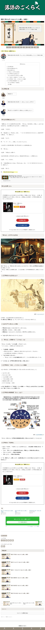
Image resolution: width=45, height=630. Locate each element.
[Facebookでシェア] (14, 47)
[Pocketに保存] (25, 47)
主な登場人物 (10, 66)
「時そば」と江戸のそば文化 (13, 71)
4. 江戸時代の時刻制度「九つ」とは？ (15, 80)
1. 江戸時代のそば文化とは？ (13, 73)
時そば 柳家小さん (17, 203)
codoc (38, 526)
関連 (10, 84)
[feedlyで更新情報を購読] (2, 546)
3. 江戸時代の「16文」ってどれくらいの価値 (17, 79)
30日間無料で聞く (22, 220)
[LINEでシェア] (30, 47)
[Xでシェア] (8, 47)
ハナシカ (31, 526)
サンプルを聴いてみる (22, 225)
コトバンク (39, 314)
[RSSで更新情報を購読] (4, 546)
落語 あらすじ (4, 535)
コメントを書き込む (22, 613)
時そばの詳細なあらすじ (13, 68)
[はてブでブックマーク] (19, 47)
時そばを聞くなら (11, 70)
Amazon (16, 206)
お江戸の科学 (39, 434)
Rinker (18, 204)
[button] (36, 47)
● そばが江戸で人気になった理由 (16, 75)
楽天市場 (22, 206)
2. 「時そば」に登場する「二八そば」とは (16, 77)
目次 (21, 64)
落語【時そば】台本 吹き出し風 (35, 510)
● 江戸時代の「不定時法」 (15, 82)
